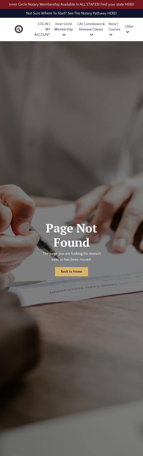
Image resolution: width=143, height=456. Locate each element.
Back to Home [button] (71, 272)
